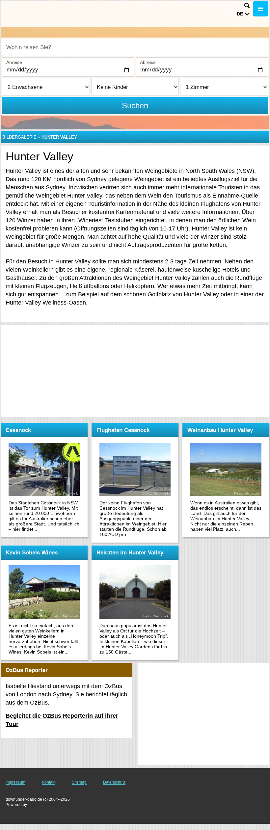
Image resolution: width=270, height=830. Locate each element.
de (240, 13)
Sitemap (79, 782)
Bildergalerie (19, 137)
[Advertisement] (135, 371)
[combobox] (135, 47)
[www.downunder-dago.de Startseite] (46, 13)
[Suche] (247, 5)
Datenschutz (114, 782)
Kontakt (48, 782)
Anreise (14, 62)
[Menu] (260, 8)
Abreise (148, 62)
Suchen (135, 105)
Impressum (15, 782)
